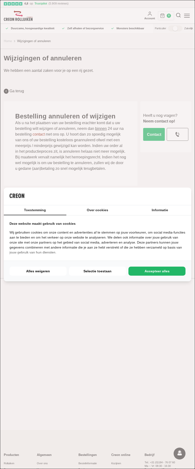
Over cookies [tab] (97, 210)
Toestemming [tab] (35, 210)
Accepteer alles (157, 271)
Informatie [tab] (160, 210)
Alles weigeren (38, 271)
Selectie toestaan (97, 271)
